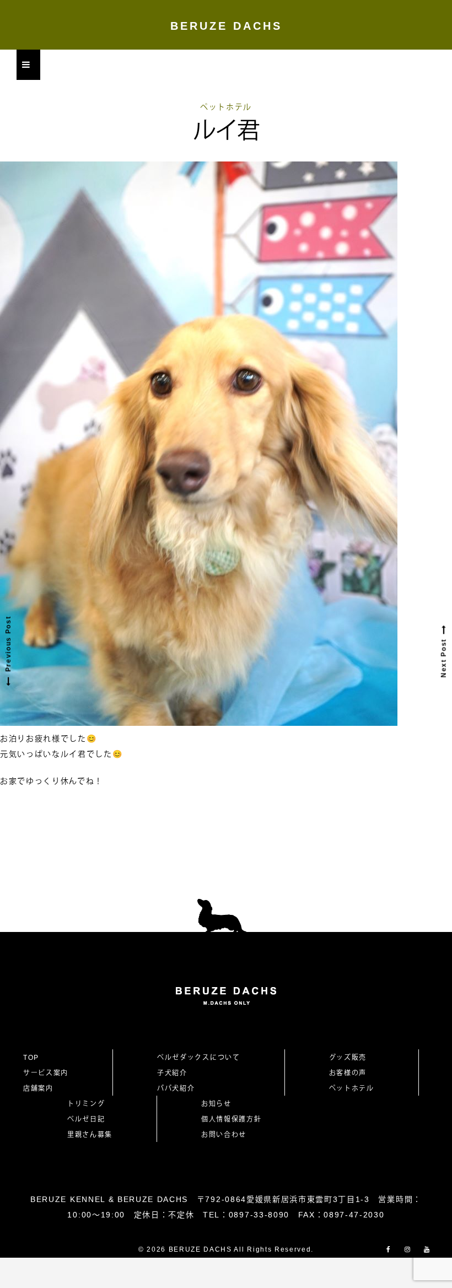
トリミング (86, 1104)
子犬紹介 (172, 1073)
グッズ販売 (348, 1057)
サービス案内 (45, 1073)
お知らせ (216, 1104)
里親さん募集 (89, 1135)
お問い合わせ (227, 1135)
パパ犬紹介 (176, 1088)
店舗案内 (38, 1088)
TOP (31, 1057)
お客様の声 (348, 1073)
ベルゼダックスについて (198, 1057)
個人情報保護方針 (231, 1119)
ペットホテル (226, 107)
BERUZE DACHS (226, 26)
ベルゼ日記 (86, 1119)
